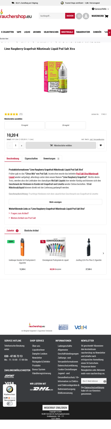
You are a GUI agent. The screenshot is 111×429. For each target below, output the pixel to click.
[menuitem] (57, 16)
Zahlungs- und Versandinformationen (68, 359)
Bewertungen (51, 158)
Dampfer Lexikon (39, 353)
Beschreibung (13, 158)
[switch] (10, 403)
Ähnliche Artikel (31, 230)
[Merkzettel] (79, 16)
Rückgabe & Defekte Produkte (41, 363)
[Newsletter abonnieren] (104, 381)
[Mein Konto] (86, 16)
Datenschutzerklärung (68, 365)
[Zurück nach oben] (37, 325)
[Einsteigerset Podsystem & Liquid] (55, 247)
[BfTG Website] (63, 327)
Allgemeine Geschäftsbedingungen (68, 351)
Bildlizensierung (65, 393)
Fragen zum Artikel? (20, 213)
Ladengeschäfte (65, 345)
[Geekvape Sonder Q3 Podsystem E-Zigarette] (22, 247)
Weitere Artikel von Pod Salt (23, 218)
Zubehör (12, 230)
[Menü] (14, 386)
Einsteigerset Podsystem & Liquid (55, 260)
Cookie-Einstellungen (67, 369)
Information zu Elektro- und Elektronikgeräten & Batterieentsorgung (68, 385)
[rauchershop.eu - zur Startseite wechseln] (16, 15)
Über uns (36, 345)
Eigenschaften (31, 158)
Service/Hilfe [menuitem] (100, 9)
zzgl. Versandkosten (97, 139)
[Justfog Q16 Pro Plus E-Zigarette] (88, 247)
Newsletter (37, 357)
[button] (103, 253)
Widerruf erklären (55, 407)
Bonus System (38, 369)
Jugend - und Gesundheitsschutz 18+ (68, 375)
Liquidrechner (38, 349)
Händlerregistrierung (41, 373)
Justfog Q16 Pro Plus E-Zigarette (88, 260)
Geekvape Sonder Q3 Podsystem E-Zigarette (22, 261)
